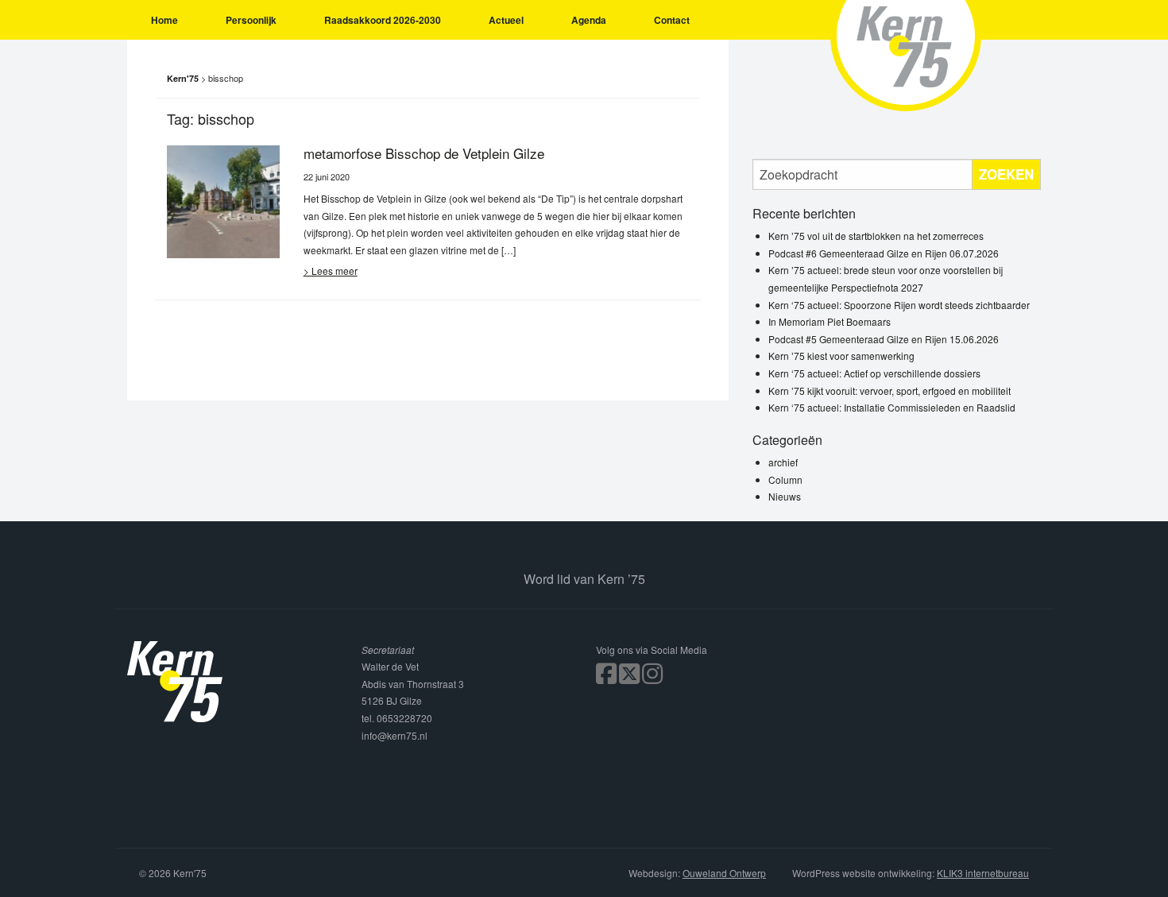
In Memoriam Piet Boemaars (829, 321)
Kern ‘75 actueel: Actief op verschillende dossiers (874, 373)
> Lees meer (331, 270)
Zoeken (1006, 174)
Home (164, 20)
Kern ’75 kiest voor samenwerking (841, 355)
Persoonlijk (251, 20)
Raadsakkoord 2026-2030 (382, 20)
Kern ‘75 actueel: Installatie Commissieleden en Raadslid (891, 407)
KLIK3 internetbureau (983, 873)
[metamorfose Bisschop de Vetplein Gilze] (223, 200)
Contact (672, 20)
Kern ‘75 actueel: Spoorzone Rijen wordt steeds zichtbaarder (899, 304)
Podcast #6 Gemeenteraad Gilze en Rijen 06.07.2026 (883, 253)
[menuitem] (164, 20)
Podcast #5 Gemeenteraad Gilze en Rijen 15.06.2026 (883, 339)
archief (783, 462)
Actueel (506, 20)
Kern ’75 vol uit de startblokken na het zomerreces (876, 235)
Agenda (588, 20)
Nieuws (784, 496)
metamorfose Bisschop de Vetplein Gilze (424, 153)
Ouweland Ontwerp (724, 873)
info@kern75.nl (394, 735)
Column (785, 479)
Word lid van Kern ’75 (584, 579)
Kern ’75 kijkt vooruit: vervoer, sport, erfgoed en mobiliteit (889, 390)
